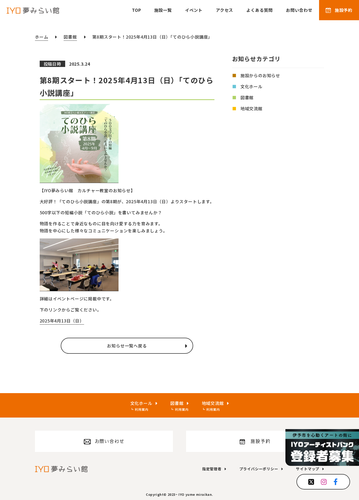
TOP (136, 10)
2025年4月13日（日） (62, 320)
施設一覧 (163, 10)
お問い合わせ (299, 10)
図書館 (247, 97)
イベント (194, 10)
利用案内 (141, 409)
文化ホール (251, 86)
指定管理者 (212, 468)
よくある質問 (259, 10)
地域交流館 (251, 108)
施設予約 (343, 10)
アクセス (224, 10)
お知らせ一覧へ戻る (127, 345)
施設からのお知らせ (260, 75)
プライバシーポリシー (258, 468)
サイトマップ (307, 468)
